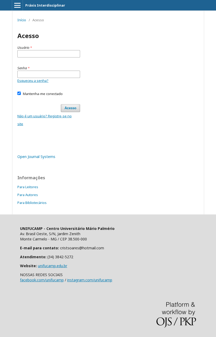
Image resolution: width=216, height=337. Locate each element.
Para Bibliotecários (32, 202)
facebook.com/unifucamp (42, 279)
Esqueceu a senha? (32, 80)
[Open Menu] (17, 5)
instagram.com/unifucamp (89, 279)
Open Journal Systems (36, 156)
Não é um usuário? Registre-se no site (44, 120)
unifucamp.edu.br (52, 265)
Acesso (70, 108)
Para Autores (27, 194)
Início (21, 20)
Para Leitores (27, 187)
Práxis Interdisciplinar (45, 5)
